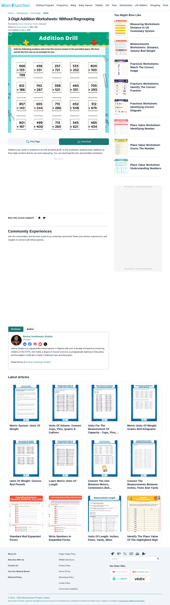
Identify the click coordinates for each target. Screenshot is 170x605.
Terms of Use (64, 571)
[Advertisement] (58, 178)
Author (30, 329)
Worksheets (126, 5)
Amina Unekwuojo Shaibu (38, 336)
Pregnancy (62, 5)
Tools (165, 5)
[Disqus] (58, 279)
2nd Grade (36, 13)
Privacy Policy (64, 565)
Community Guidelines (68, 589)
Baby (73, 5)
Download (86, 141)
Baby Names (85, 5)
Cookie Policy (64, 583)
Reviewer (15, 329)
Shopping (155, 5)
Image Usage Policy (67, 554)
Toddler (99, 5)
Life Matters (141, 5)
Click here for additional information (131, 601)
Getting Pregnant (45, 5)
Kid (107, 5)
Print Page (34, 141)
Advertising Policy (66, 577)
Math (46, 13)
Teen (114, 5)
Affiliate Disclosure (66, 560)
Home (11, 13)
